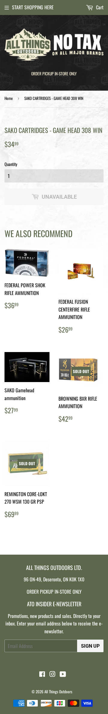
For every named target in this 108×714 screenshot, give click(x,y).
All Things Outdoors (58, 691)
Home (8, 98)
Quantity (10, 164)
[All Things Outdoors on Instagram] (53, 674)
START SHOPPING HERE (33, 7)
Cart (99, 7)
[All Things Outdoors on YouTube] (63, 674)
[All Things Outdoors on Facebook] (42, 674)
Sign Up (90, 646)
